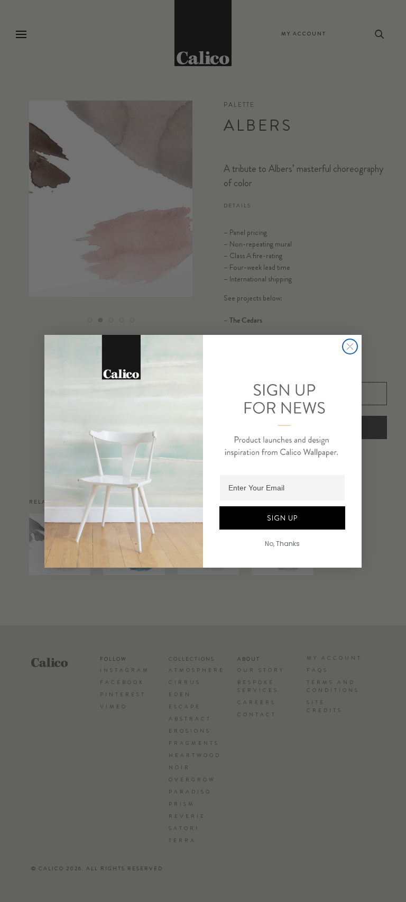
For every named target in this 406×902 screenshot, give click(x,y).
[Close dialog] (350, 346)
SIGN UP (282, 518)
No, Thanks (282, 543)
